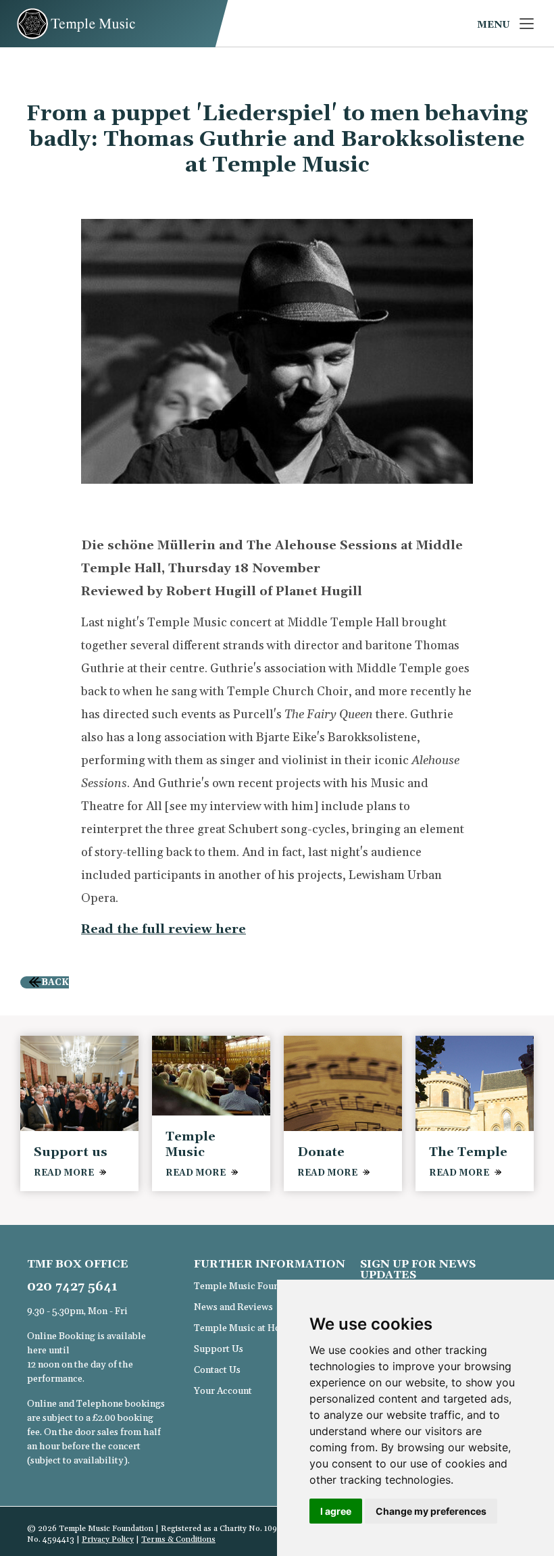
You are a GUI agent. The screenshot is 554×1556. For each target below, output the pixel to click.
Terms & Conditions (178, 1539)
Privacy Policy (108, 1539)
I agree (335, 1511)
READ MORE (64, 1173)
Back (55, 982)
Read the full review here (163, 929)
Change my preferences (431, 1511)
